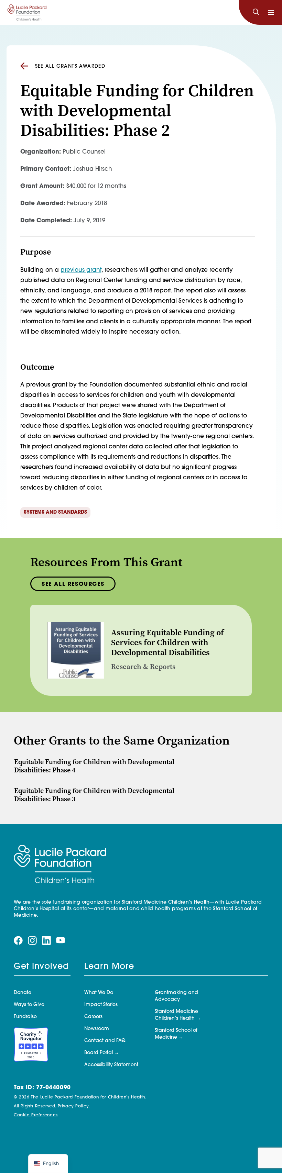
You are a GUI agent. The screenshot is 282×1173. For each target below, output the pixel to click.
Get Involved (41, 967)
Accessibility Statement (111, 1065)
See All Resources (73, 584)
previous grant (81, 270)
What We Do (98, 992)
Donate (22, 992)
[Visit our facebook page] (18, 941)
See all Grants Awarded (70, 66)
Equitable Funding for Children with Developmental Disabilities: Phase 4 (94, 766)
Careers (93, 1016)
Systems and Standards (55, 512)
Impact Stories (101, 1004)
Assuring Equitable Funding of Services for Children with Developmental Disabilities (167, 642)
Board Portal (98, 1052)
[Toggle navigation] (271, 12)
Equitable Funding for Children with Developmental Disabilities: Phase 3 (94, 795)
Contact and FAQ (105, 1040)
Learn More (109, 967)
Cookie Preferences (36, 1115)
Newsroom (96, 1028)
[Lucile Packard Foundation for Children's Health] (27, 12)
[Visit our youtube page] (60, 941)
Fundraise (25, 1016)
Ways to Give (29, 1004)
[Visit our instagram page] (32, 941)
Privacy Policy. (74, 1106)
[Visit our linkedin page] (46, 941)
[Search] (255, 12)
